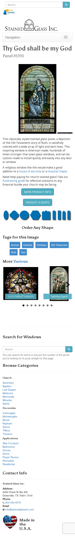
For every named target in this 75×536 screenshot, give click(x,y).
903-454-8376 (13, 502)
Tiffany (6, 430)
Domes (6, 450)
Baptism (7, 386)
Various (20, 261)
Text (23, 252)
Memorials (8, 396)
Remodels (8, 460)
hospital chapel (57, 171)
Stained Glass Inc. (14, 483)
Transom (7, 434)
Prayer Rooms (10, 457)
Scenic (6, 427)
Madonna (8, 393)
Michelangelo (10, 416)
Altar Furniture (10, 443)
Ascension (8, 382)
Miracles (7, 400)
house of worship (30, 171)
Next (66, 283)
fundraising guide (14, 181)
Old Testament (59, 245)
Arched (15, 245)
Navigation (12, 37)
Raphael (7, 423)
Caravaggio (9, 413)
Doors (6, 453)
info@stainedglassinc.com (19, 509)
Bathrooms (9, 446)
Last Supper (9, 389)
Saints (6, 403)
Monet (6, 420)
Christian (42, 245)
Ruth (13, 252)
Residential (9, 464)
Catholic (27, 245)
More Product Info (37, 192)
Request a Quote (37, 202)
